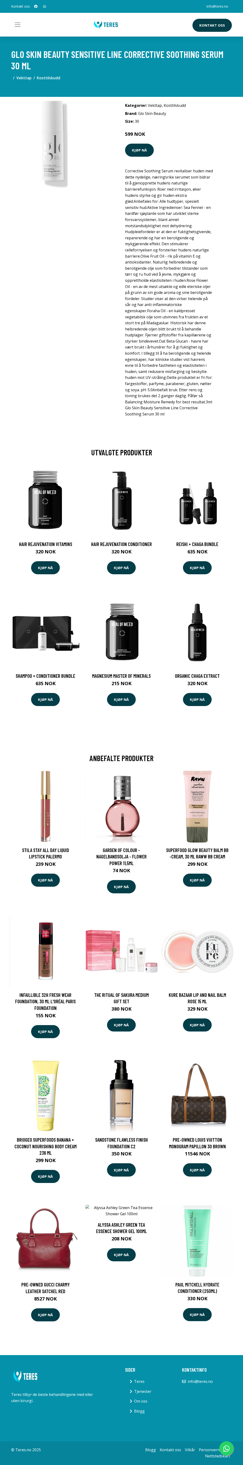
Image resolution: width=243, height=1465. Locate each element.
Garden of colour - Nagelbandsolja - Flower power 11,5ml (121, 856)
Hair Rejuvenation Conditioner (121, 544)
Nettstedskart (217, 1456)
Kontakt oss (212, 25)
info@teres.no (217, 6)
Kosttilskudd (48, 77)
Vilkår (190, 1449)
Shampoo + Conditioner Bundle (45, 676)
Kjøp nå (139, 150)
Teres (139, 1381)
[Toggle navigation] (17, 24)
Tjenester (142, 1391)
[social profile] (35, 6)
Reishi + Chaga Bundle (197, 544)
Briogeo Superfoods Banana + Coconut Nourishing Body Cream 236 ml (45, 1146)
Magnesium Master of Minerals (121, 676)
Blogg (139, 1411)
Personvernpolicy (214, 1449)
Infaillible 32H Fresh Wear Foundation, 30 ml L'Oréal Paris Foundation (45, 1001)
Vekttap (24, 77)
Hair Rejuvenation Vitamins (45, 544)
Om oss (140, 1401)
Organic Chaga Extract (197, 676)
